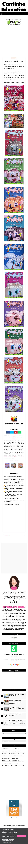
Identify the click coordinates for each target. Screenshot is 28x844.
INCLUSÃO (13, 758)
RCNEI (19, 760)
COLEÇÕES (15, 438)
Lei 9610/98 (17, 453)
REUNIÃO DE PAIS (5, 765)
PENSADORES (14, 760)
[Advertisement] (14, 41)
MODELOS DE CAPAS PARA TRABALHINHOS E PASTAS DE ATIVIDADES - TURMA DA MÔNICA (17, 722)
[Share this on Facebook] (8, 432)
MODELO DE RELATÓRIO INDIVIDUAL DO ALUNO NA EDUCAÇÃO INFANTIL (15, 702)
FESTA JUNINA (22, 755)
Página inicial (7, 535)
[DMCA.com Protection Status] (14, 24)
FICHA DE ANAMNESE (5, 758)
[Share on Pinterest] (16, 432)
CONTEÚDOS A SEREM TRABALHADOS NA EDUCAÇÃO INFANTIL (16, 708)
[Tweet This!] (12, 432)
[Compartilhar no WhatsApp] (19, 432)
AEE (12, 748)
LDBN (17, 758)
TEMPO (15, 765)
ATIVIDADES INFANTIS (6, 753)
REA (22, 760)
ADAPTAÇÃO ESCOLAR (6, 748)
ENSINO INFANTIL (15, 755)
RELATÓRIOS (16, 763)
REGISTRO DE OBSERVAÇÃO (7, 763)
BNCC (18, 753)
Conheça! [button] (9, 842)
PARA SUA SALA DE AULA (6, 760)
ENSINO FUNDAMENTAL (6, 755)
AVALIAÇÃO (13, 753)
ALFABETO (16, 748)
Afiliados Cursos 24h (14, 817)
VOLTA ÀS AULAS (21, 765)
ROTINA (11, 765)
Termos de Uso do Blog (10, 456)
